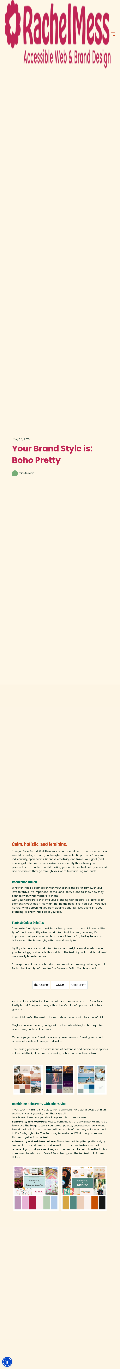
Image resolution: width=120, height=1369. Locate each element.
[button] (113, 34)
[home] (58, 34)
